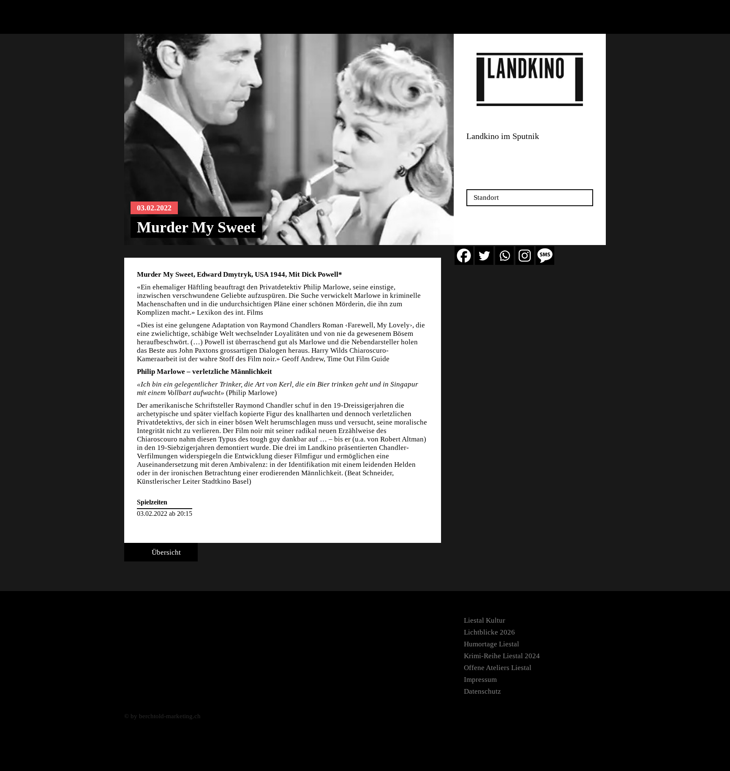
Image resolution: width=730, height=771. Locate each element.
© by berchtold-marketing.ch (162, 716)
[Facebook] (464, 255)
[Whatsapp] (504, 255)
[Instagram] (524, 255)
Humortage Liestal (491, 644)
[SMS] (545, 255)
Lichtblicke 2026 (489, 632)
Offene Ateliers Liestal (497, 668)
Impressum (480, 680)
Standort (486, 197)
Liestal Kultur (484, 620)
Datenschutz (482, 691)
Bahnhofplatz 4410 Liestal (486, 155)
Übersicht (165, 552)
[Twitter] (484, 255)
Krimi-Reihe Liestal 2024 (502, 656)
